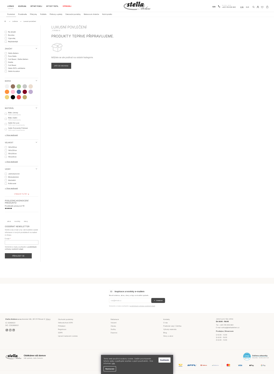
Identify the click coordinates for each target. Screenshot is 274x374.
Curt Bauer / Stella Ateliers (18, 59)
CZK (242, 7)
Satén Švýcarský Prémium (18, 129)
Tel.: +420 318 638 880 (224, 325)
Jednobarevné (13, 174)
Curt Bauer (12, 65)
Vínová (25, 92)
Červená (19, 97)
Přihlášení (61, 326)
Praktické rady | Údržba (172, 326)
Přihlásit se (18, 256)
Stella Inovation (14, 71)
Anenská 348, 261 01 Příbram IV (36, 319)
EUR (247, 7)
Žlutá (7, 97)
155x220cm (12, 157)
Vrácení (113, 323)
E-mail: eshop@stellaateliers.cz (228, 327)
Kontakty (166, 319)
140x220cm (12, 150)
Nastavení (109, 369)
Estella (11, 62)
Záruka (113, 326)
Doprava (114, 333)
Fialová (31, 92)
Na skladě (12, 32)
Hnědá (13, 86)
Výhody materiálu (169, 329)
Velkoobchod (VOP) (65, 323)
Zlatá (25, 97)
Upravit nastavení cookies (68, 336)
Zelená (19, 86)
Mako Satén (14, 119)
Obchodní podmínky (65, 319)
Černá (13, 97)
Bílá (7, 86)
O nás (165, 323)
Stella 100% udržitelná (17, 68)
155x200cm (12, 153)
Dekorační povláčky (73, 14)
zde (113, 363)
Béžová (31, 86)
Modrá (19, 92)
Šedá (25, 86)
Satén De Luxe (16, 124)
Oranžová (7, 92)
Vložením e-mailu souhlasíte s (132, 306)
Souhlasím (164, 360)
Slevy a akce (168, 336)
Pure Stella (12, 56)
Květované (12, 183)
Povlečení (11, 14)
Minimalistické (13, 177)
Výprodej (11, 38)
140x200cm (12, 147)
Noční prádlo (107, 14)
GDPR (60, 333)
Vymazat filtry (20, 194)
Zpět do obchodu (61, 66)
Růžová (13, 92)
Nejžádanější (13, 41)
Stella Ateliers (13, 53)
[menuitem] (10, 7)
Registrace (62, 329)
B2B (214, 7)
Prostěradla (22, 14)
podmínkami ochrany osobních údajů (142, 306)
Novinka (11, 35)
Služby (113, 329)
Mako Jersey (14, 114)
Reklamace (115, 319)
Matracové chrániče (91, 14)
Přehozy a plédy (56, 14)
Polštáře (43, 14)
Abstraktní (12, 180)
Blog (165, 333)
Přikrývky (33, 14)
